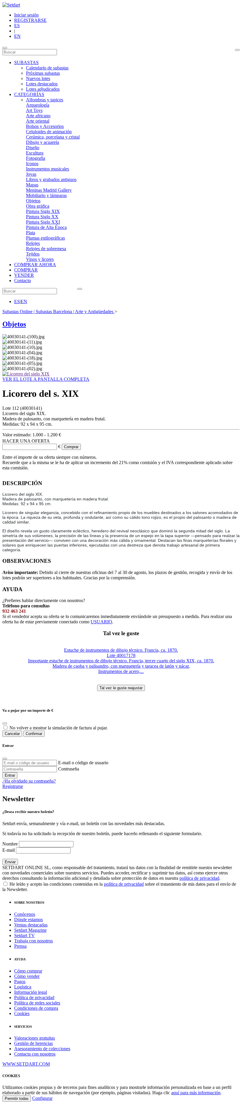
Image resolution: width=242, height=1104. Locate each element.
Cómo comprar (28, 970)
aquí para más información (195, 1092)
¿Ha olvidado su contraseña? (29, 780)
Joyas (31, 174)
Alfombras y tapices (44, 99)
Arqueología (37, 105)
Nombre (10, 843)
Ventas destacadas (31, 924)
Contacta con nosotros (34, 1053)
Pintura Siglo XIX (43, 211)
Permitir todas (17, 1098)
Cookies (22, 1013)
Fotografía (35, 158)
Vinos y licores (40, 259)
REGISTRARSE (30, 20)
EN (17, 36)
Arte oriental (37, 120)
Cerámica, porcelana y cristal (53, 136)
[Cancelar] (4, 723)
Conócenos (24, 914)
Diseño (32, 147)
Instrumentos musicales (47, 168)
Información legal (30, 992)
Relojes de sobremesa (46, 248)
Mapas (32, 184)
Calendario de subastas (47, 67)
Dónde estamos (28, 919)
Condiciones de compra (36, 1008)
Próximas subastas (43, 73)
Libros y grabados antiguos (51, 179)
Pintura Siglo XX (42, 216)
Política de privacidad (34, 997)
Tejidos (33, 253)
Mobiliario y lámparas (46, 195)
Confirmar (34, 733)
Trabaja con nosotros (33, 940)
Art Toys (34, 110)
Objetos (33, 200)
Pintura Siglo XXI (43, 222)
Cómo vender (27, 976)
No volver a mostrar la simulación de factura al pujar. (58, 727)
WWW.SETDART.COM (26, 1063)
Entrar (10, 775)
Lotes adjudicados (43, 89)
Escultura (34, 152)
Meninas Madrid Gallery (49, 190)
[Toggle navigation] (4, 48)
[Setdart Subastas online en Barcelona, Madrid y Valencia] (11, 4)
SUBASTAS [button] (26, 62)
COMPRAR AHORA (35, 264)
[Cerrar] (4, 759)
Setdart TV (24, 935)
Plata (30, 232)
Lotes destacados (42, 83)
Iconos (32, 163)
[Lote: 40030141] (26, 373)
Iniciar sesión (26, 14)
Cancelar (12, 733)
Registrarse (12, 786)
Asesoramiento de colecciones (42, 1048)
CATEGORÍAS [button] (29, 94)
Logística (22, 986)
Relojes (33, 243)
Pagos (19, 981)
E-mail (8, 850)
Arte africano (38, 115)
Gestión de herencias (33, 1043)
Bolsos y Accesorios (45, 126)
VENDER (24, 275)
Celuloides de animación (49, 131)
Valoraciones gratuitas (34, 1037)
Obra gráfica (37, 206)
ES (17, 25)
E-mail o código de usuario (83, 762)
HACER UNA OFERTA (26, 440)
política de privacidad (199, 878)
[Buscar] (237, 50)
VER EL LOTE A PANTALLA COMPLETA (45, 379)
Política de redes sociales (37, 1002)
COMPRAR (26, 269)
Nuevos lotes (38, 78)
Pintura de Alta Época (46, 227)
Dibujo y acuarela (42, 142)
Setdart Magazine (30, 930)
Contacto (22, 280)
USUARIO (101, 621)
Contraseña (68, 768)
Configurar (42, 1098)
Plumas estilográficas (45, 237)
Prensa (20, 946)
